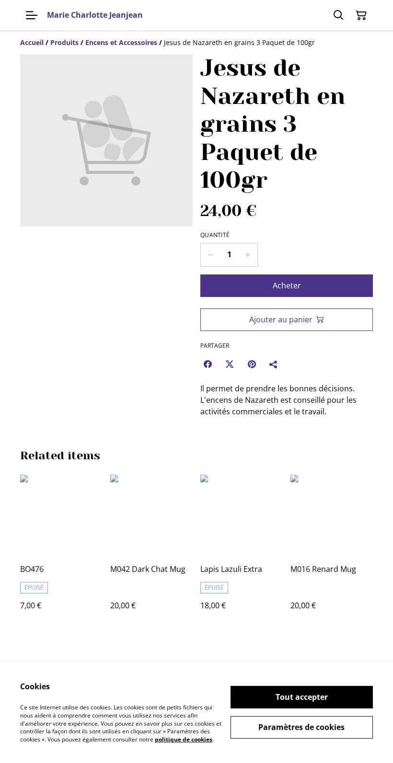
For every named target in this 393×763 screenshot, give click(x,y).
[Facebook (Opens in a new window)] (207, 364)
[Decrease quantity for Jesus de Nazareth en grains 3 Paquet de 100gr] (210, 255)
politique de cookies (183, 739)
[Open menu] (31, 15)
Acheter (287, 285)
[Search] (338, 15)
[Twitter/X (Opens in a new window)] (229, 364)
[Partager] (273, 364)
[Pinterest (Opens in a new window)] (251, 364)
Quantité (215, 235)
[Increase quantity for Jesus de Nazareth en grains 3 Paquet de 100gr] (248, 255)
